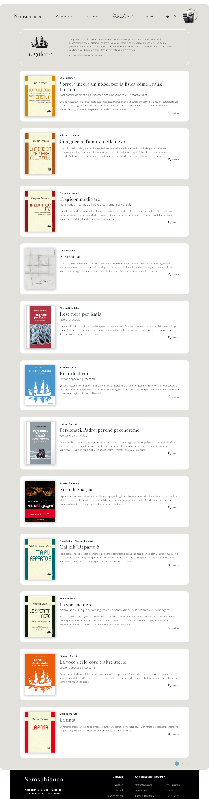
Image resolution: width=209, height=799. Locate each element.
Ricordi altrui (74, 373)
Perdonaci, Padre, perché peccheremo (100, 429)
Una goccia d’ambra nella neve (92, 141)
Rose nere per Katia (80, 313)
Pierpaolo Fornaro (69, 192)
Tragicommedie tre (80, 199)
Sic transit (70, 256)
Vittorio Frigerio (68, 367)
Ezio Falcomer (67, 77)
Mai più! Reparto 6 (79, 546)
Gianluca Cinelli (68, 655)
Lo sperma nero (76, 604)
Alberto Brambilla (69, 307)
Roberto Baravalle (69, 483)
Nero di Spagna (76, 489)
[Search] (175, 16)
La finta (67, 719)
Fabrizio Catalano (69, 135)
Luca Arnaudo (67, 250)
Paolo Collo (66, 540)
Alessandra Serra (84, 540)
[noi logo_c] (190, 16)
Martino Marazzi (69, 713)
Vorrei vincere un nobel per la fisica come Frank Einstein (111, 86)
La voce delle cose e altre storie (93, 661)
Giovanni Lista (67, 598)
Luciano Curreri (68, 423)
